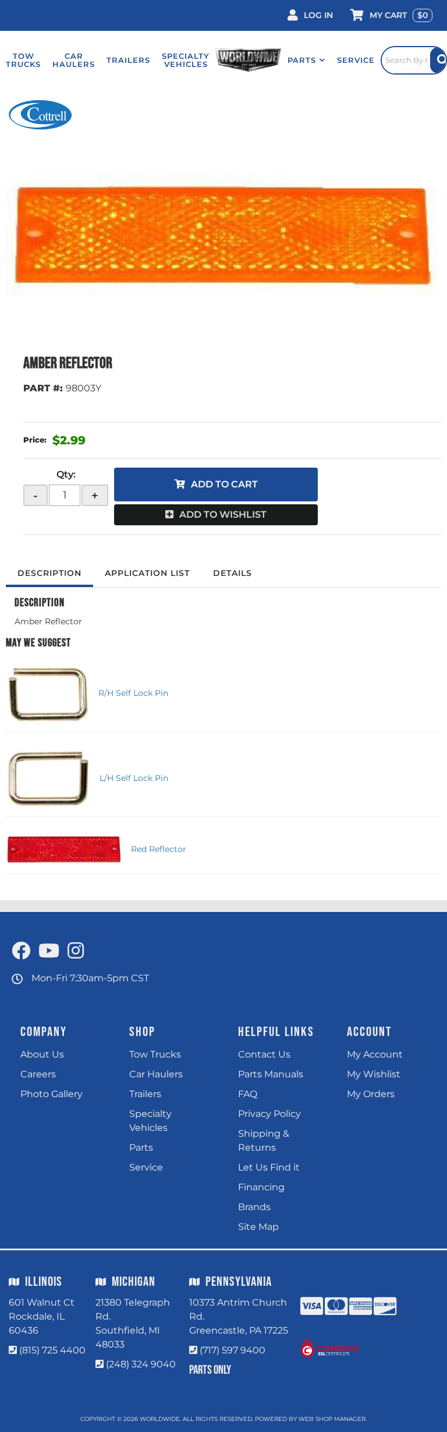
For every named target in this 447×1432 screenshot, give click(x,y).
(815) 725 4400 (52, 1350)
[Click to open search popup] (414, 60)
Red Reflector (158, 849)
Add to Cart (224, 484)
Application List (147, 573)
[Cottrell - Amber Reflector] (41, 114)
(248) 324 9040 (141, 1364)
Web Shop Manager (332, 1419)
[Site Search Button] (438, 60)
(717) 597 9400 (232, 1350)
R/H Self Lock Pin (133, 693)
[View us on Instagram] (76, 951)
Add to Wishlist (223, 514)
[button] (306, 60)
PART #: (43, 388)
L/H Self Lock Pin (134, 778)
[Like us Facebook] (21, 951)
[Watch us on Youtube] (48, 951)
